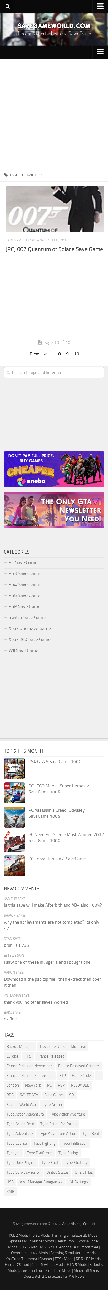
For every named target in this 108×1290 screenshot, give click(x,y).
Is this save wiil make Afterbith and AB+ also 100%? (53, 905)
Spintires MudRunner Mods (31, 1241)
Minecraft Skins (86, 1270)
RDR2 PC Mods (88, 1259)
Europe (12, 1056)
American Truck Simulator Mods (45, 1270)
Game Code (81, 1075)
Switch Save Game (27, 617)
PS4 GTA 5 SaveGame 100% (55, 761)
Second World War (21, 1104)
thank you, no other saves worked (36, 1002)
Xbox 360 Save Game (30, 639)
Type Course (17, 1143)
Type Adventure (20, 1133)
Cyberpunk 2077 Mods (29, 1253)
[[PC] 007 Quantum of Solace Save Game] (55, 209)
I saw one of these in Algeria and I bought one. (47, 962)
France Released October (78, 1066)
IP (99, 1075)
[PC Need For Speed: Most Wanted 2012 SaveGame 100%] (14, 841)
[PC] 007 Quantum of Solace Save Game (54, 249)
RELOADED (80, 1085)
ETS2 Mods (64, 1259)
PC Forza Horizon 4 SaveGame (57, 858)
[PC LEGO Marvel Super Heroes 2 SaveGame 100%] (14, 792)
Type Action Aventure (67, 1114)
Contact (89, 1223)
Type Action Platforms (58, 1124)
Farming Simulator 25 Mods (75, 1235)
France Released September (30, 1075)
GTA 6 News (74, 1276)
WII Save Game (23, 650)
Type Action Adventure (25, 1114)
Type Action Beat (20, 1124)
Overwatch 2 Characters (43, 1276)
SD (71, 1095)
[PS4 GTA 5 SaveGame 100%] (14, 768)
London (13, 1085)
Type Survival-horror (23, 1172)
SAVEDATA (29, 1095)
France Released (50, 1056)
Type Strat (50, 1162)
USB (10, 1182)
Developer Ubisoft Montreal (63, 1046)
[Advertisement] (54, 115)
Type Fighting (44, 1143)
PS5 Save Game (24, 595)
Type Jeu (14, 1153)
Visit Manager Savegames (41, 1182)
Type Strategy (76, 1162)
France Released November (29, 1066)
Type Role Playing (21, 1162)
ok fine (10, 1018)
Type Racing (68, 1153)
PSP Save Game (24, 606)
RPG (10, 1095)
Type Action (52, 1104)
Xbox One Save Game (30, 628)
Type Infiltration (75, 1143)
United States (57, 1172)
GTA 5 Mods (77, 1264)
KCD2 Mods (18, 1235)
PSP (61, 1085)
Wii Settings (78, 1182)
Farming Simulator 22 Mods (73, 1253)
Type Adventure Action (57, 1133)
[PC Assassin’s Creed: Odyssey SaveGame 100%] (14, 817)
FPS (28, 1056)
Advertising (71, 1223)
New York (33, 1085)
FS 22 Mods (40, 1235)
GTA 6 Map (29, 1247)
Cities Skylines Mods (48, 1264)
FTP (62, 1075)
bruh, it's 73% (16, 945)
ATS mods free (86, 1247)
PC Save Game (23, 562)
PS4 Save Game (24, 584)
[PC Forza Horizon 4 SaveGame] (14, 865)
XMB (10, 1191)
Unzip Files (84, 1172)
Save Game (54, 1095)
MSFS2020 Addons (56, 1247)
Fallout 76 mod (17, 1264)
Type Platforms (39, 1153)
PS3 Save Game (24, 573)
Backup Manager (20, 1046)
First (34, 354)
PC (49, 1085)
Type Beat (91, 1133)
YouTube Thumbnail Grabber (29, 1259)
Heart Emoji (65, 1241)
